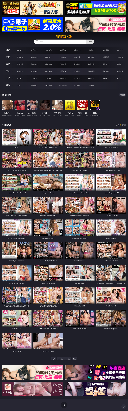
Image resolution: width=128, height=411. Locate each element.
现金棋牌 (105, 50)
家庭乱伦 (34, 78)
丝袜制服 (91, 57)
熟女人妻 (77, 57)
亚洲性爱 (20, 64)
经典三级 (91, 64)
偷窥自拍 (20, 71)
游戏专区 (63, 50)
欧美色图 (48, 71)
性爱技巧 (120, 78)
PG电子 (20, 50)
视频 (8, 57)
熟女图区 (105, 71)
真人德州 (34, 50)
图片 (8, 71)
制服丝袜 (77, 64)
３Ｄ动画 (63, 57)
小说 (8, 78)
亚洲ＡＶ (20, 57)
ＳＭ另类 (120, 57)
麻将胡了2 (77, 50)
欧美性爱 (63, 64)
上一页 (60, 359)
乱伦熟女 (105, 64)
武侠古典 (63, 78)
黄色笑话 (105, 78)
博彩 (8, 50)
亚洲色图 (34, 71)
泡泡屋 (91, 85)
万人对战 (48, 50)
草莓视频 (48, 85)
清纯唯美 (91, 71)
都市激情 (20, 78)
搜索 (90, 42)
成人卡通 (48, 64)
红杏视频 (77, 85)
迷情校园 (77, 78)
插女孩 (20, 85)
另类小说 (91, 78)
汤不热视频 (63, 85)
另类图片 (120, 71)
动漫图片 (63, 71)
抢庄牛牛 (120, 50)
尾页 (74, 359)
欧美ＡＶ (48, 57)
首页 (53, 359)
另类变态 (120, 64)
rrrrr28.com (64, 37)
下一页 (67, 359)
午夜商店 (34, 85)
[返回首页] (123, 406)
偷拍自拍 (34, 64)
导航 (8, 85)
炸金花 (91, 50)
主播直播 (105, 57)
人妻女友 (48, 78)
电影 (8, 64)
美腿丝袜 (77, 71)
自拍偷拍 (34, 57)
